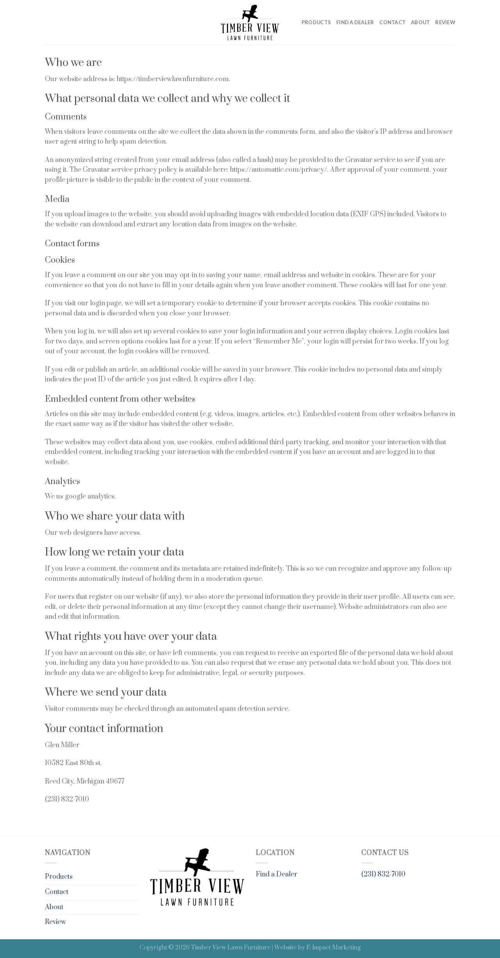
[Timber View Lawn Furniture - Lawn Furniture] (250, 22)
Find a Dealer (355, 22)
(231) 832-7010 (383, 874)
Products (316, 22)
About (420, 22)
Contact (392, 22)
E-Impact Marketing (333, 947)
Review (445, 22)
